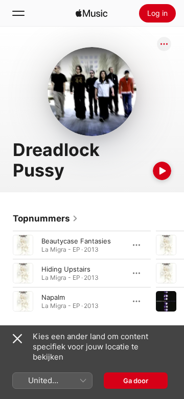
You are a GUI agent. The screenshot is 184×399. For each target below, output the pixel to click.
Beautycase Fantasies (76, 241)
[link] (45, 218)
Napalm (53, 297)
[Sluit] (17, 338)
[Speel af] (162, 171)
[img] (91, 13)
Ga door (135, 380)
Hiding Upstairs (65, 269)
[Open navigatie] (18, 13)
